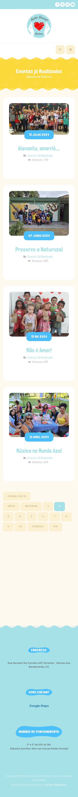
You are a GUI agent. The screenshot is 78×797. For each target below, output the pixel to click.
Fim (55, 526)
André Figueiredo (56, 784)
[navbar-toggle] (70, 49)
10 (20, 526)
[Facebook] (57, 4)
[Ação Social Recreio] (39, 26)
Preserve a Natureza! (39, 249)
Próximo (37, 526)
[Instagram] (62, 4)
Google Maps (39, 706)
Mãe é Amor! (39, 350)
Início (11, 506)
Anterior (31, 506)
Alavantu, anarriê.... (39, 148)
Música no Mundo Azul (39, 450)
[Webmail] (72, 4)
